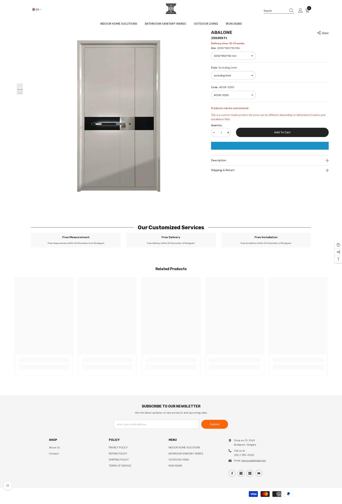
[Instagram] (241, 473)
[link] (76, 240)
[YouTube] (258, 473)
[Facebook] (232, 473)
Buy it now (270, 146)
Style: (224, 67)
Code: (222, 87)
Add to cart (282, 132)
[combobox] (275, 10)
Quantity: (216, 125)
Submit (215, 424)
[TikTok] (249, 473)
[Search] (279, 11)
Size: (225, 48)
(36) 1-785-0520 (244, 455)
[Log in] (300, 11)
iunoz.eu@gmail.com (254, 460)
